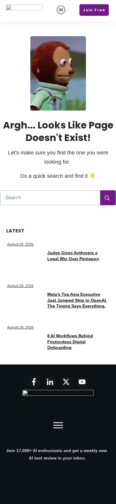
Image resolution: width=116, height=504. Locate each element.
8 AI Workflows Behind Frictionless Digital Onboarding (70, 341)
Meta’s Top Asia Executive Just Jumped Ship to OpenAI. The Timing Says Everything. (77, 300)
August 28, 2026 (20, 244)
